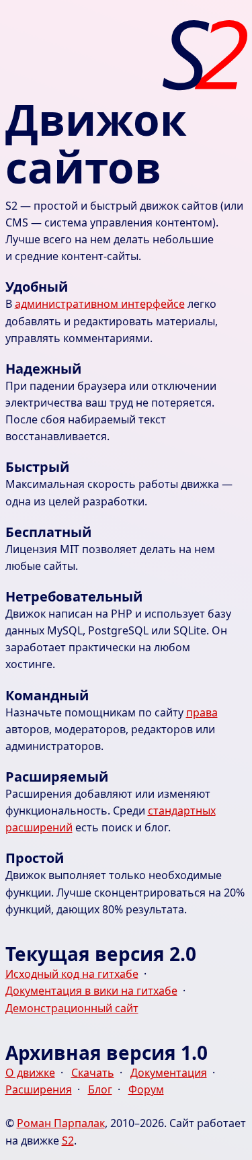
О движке (30, 1072)
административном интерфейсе (100, 303)
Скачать (92, 1072)
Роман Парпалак (61, 1123)
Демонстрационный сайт (71, 1008)
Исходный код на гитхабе (71, 973)
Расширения (38, 1089)
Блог (100, 1089)
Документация (168, 1072)
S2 (68, 1140)
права (202, 712)
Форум (146, 1089)
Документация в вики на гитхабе (91, 990)
